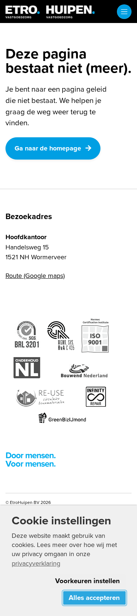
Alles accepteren (94, 597)
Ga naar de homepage (48, 148)
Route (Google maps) (35, 275)
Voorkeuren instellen (87, 581)
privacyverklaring (36, 563)
